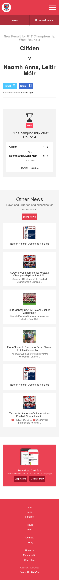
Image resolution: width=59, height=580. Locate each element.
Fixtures (29, 516)
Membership (29, 555)
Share (23, 85)
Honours (29, 550)
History (29, 542)
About (30, 529)
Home (29, 507)
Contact (29, 537)
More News (29, 216)
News (14, 20)
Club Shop (29, 560)
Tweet (8, 85)
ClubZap (35, 572)
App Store (20, 478)
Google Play (37, 478)
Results (30, 524)
